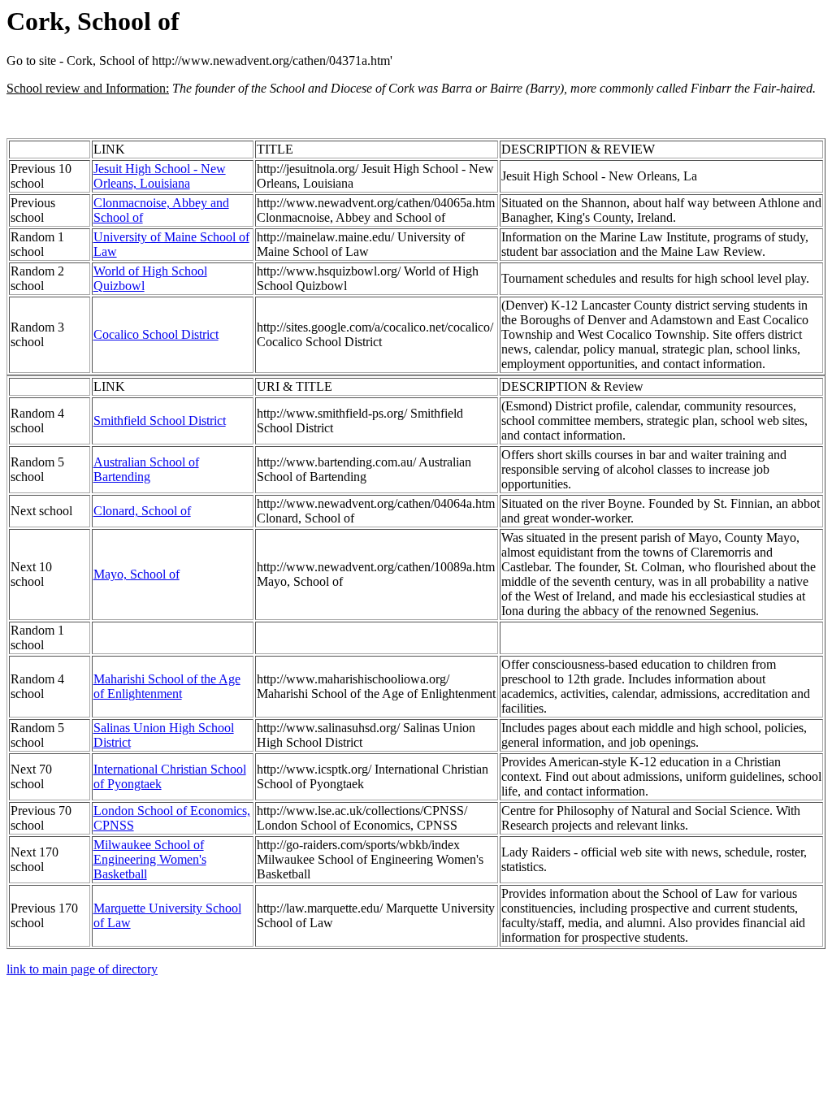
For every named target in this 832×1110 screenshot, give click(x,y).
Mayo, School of (136, 574)
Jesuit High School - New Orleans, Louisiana (159, 176)
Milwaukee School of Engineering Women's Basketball (149, 859)
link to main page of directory (82, 969)
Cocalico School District (156, 334)
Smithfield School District (159, 420)
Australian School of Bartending (146, 469)
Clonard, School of (142, 511)
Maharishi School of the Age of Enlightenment (166, 686)
